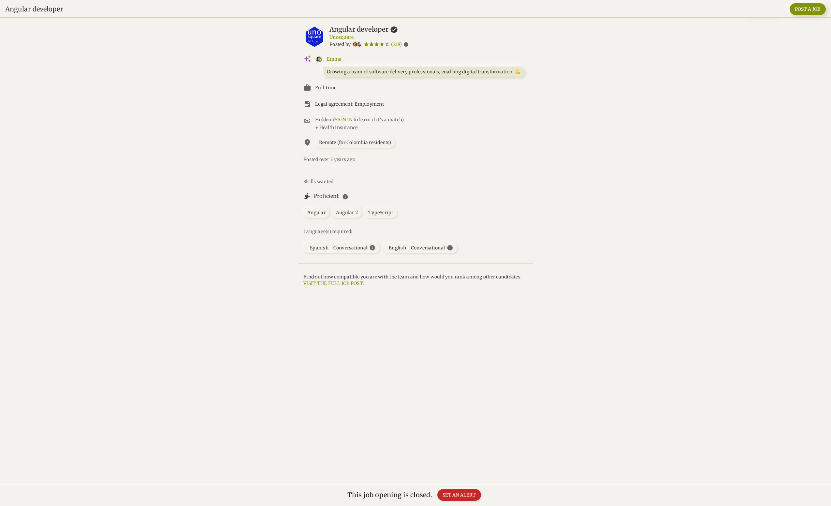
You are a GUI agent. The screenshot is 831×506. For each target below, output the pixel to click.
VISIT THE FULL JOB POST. (333, 283)
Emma (334, 59)
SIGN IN (344, 120)
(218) (396, 44)
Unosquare (341, 37)
